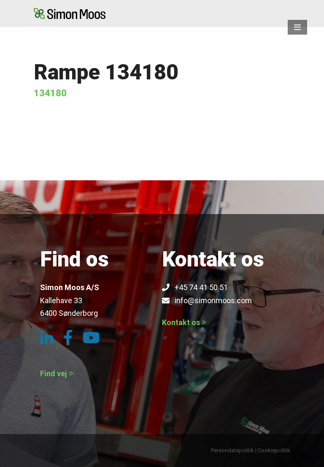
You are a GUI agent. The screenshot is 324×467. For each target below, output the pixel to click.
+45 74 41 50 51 (199, 287)
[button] (297, 27)
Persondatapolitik (232, 450)
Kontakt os (182, 322)
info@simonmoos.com (211, 300)
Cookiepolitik (274, 450)
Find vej (54, 373)
